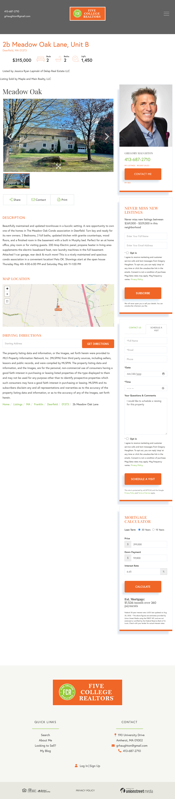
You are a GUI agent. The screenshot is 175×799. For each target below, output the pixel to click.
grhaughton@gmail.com (17, 16)
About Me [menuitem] (45, 740)
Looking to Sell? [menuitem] (45, 745)
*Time (128, 381)
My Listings (130, 165)
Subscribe (143, 293)
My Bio (128, 183)
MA (28, 404)
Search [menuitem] (45, 735)
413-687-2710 (11, 11)
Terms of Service (144, 493)
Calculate (142, 586)
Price (127, 538)
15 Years (160, 529)
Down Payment (133, 552)
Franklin (38, 404)
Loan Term (130, 529)
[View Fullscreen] (7, 301)
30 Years (146, 529)
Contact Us (135, 327)
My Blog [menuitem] (45, 751)
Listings (17, 404)
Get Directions (98, 344)
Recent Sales (143, 165)
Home (6, 404)
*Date (128, 367)
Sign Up (95, 766)
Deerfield (52, 404)
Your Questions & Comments (140, 395)
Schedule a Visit (156, 329)
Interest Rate (132, 565)
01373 (65, 404)
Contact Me (143, 174)
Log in (84, 766)
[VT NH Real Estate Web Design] (136, 790)
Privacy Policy (137, 279)
